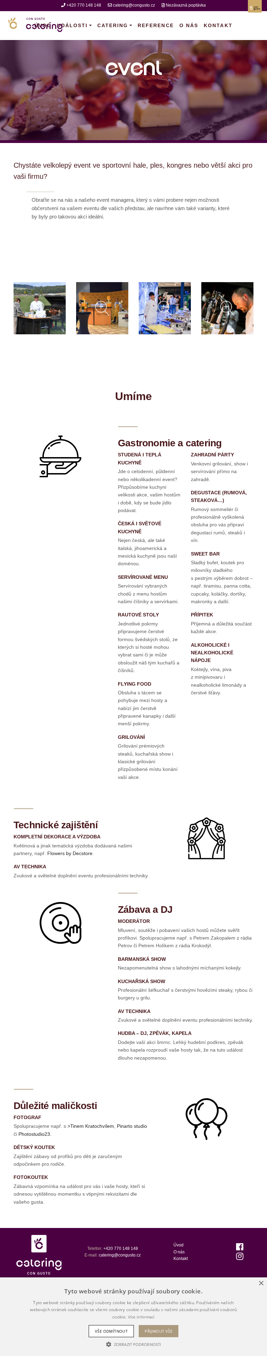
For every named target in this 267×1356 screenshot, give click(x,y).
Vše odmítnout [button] (111, 1331)
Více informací (141, 1316)
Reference (156, 25)
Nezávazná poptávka (186, 5)
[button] (133, 1344)
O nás (188, 25)
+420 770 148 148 (83, 5)
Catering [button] (112, 25)
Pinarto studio (132, 1126)
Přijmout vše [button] (158, 1331)
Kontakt (218, 25)
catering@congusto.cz (134, 5)
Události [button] (72, 25)
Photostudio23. (34, 1134)
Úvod (178, 1245)
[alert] (133, 1316)
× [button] (261, 1283)
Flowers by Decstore (69, 853)
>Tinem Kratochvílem (90, 1126)
